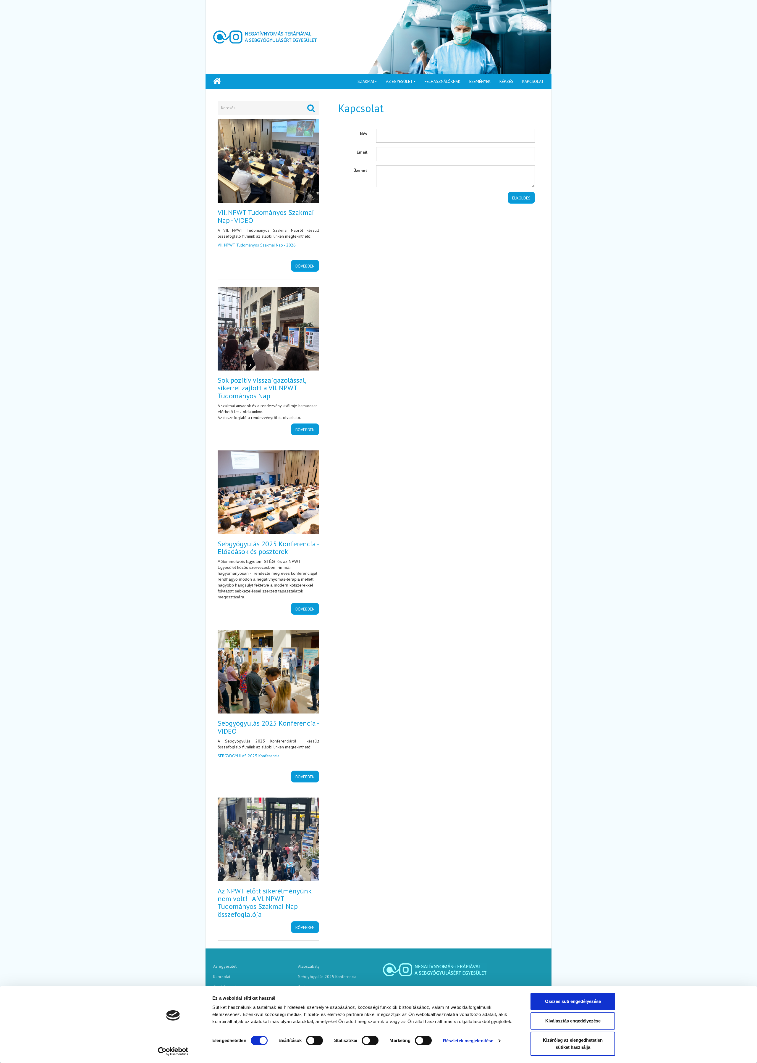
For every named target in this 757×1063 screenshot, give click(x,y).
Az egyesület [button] (399, 81)
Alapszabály (309, 966)
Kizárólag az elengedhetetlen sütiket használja (573, 1044)
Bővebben (305, 266)
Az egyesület (225, 966)
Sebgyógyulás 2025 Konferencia (327, 976)
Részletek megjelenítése (468, 1040)
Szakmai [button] (366, 81)
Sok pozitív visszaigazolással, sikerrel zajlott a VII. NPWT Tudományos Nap (262, 388)
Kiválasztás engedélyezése (573, 1020)
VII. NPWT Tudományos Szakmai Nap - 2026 (257, 245)
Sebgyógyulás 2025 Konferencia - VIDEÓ (268, 727)
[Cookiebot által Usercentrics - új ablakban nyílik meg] (173, 1051)
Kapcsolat (533, 81)
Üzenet (360, 170)
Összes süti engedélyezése (573, 1001)
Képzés (506, 81)
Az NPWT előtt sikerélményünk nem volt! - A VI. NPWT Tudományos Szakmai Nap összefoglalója (264, 902)
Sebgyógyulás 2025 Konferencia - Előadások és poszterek (268, 547)
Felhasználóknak (442, 81)
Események (480, 81)
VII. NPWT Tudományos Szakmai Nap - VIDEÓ (266, 216)
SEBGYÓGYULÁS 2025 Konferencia (248, 755)
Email (362, 152)
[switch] (314, 1040)
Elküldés (521, 198)
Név (363, 133)
